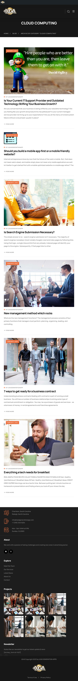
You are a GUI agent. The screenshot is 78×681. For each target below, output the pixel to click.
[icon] (6, 552)
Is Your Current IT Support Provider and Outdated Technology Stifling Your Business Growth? (34, 102)
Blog (15, 33)
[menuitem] (2, 2)
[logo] (9, 11)
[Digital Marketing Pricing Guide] (35, 626)
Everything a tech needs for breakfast (27, 472)
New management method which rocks (28, 313)
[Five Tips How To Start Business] (56, 603)
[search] (68, 11)
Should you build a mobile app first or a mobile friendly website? (37, 152)
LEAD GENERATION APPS (48, 659)
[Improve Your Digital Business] (14, 603)
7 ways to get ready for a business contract (30, 391)
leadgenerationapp (15, 97)
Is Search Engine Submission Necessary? (29, 232)
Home (6, 33)
